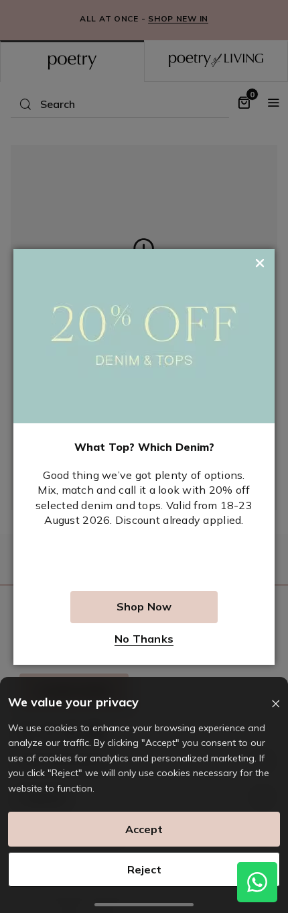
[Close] (275, 704)
